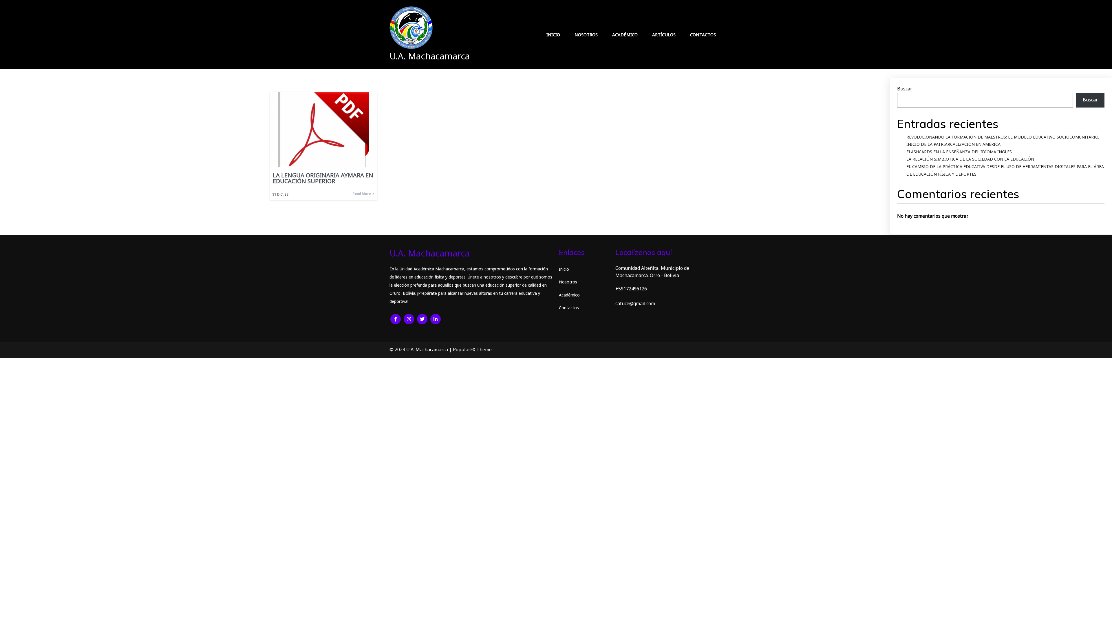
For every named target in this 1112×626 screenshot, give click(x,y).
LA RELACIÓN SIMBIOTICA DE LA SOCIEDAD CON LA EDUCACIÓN (970, 159)
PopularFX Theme (472, 349)
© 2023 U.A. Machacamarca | (421, 349)
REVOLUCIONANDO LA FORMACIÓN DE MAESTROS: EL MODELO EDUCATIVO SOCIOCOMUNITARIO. (1002, 137)
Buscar (904, 88)
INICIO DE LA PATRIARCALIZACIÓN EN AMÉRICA (953, 144)
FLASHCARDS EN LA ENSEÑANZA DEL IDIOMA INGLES (959, 151)
